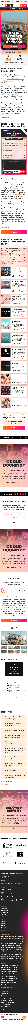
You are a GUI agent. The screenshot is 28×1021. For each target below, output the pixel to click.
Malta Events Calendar (8, 983)
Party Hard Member (15, 195)
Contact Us (4, 994)
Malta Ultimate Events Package (11, 954)
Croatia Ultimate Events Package (11, 943)
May (6, 514)
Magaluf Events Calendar (9, 978)
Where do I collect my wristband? (12, 743)
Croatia (3, 915)
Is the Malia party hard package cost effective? (15, 776)
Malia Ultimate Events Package (11, 952)
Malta (3, 926)
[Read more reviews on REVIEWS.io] (14, 673)
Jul (16, 514)
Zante (3, 930)
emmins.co (12, 1019)
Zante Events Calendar (8, 987)
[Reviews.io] (10, 1)
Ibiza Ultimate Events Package (10, 945)
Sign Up (14, 828)
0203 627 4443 (6, 889)
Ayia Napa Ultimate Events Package (12, 939)
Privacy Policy (5, 1004)
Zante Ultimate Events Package (11, 958)
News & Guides (6, 1007)
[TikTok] (16, 899)
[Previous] (3, 638)
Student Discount (6, 1000)
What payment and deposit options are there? (13, 724)
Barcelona (4, 912)
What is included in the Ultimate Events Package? (15, 718)
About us (4, 996)
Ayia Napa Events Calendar (10, 967)
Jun (11, 514)
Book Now (23, 5)
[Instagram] (11, 899)
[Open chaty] (24, 1017)
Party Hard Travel (10, 5)
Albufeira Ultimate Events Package (12, 936)
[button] (3, 690)
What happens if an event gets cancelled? (14, 758)
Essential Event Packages (15, 79)
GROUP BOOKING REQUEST (14, 483)
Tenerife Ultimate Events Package (12, 956)
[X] (7, 899)
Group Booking (6, 998)
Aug (22, 514)
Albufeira (4, 908)
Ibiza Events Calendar (8, 974)
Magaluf (3, 921)
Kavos (3, 919)
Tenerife (3, 928)
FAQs (2, 1009)
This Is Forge (19, 1019)
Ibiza (2, 917)
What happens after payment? (14, 730)
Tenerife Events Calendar (9, 985)
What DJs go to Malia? (12, 770)
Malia (3, 923)
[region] (14, 642)
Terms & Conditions (7, 1002)
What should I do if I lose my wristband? (13, 764)
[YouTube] (21, 899)
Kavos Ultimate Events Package (11, 947)
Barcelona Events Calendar (10, 969)
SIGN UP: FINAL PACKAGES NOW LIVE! (14, 8)
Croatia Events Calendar (9, 972)
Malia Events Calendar (8, 980)
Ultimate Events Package (12, 97)
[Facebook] (2, 899)
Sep (14, 517)
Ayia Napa (4, 910)
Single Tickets (9, 81)
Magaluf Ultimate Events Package (12, 950)
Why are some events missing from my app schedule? (14, 736)
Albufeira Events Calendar (9, 965)
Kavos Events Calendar (8, 976)
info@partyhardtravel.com (10, 894)
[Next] (24, 638)
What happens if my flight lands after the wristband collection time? (15, 750)
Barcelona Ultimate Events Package (12, 941)
